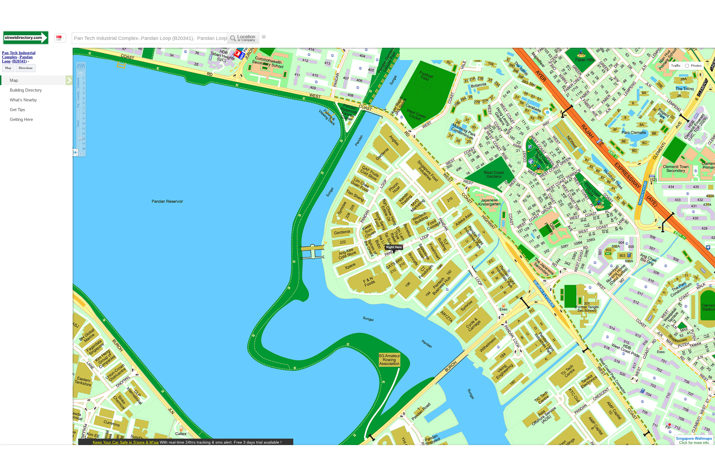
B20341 (19, 61)
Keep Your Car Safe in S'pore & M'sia (126, 442)
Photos (696, 66)
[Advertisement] (313, 46)
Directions (25, 68)
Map (8, 68)
